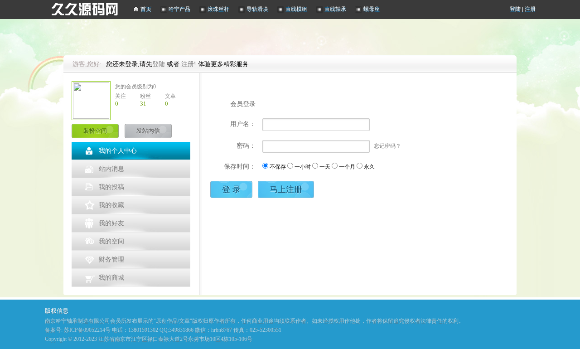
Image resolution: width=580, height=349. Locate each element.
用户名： (243, 124)
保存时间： (240, 166)
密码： (246, 145)
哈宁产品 (179, 9)
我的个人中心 (118, 150)
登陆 (515, 9)
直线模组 (296, 9)
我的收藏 (111, 205)
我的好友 (111, 223)
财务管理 (111, 259)
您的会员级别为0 (135, 86)
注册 (530, 9)
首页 (145, 9)
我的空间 (111, 241)
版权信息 (56, 310)
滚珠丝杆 (218, 9)
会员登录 (243, 104)
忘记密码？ (387, 146)
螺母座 (371, 9)
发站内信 (148, 130)
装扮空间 (95, 130)
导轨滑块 (257, 9)
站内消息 (111, 168)
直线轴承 (335, 9)
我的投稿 (111, 187)
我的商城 (111, 277)
